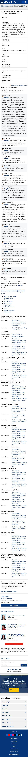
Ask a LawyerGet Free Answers (6, 597)
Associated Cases (8, 298)
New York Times (16, 325)
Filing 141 (6, 189)
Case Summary (8, 303)
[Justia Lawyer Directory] (21, 735)
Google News (15, 320)
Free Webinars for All (7, 611)
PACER (20, 285)
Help (14, 746)
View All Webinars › (14, 644)
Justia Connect (14, 738)
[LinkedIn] (7, 735)
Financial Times (21, 324)
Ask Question (14, 605)
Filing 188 (6, 140)
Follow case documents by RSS (19, 85)
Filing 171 (6, 167)
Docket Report (7, 305)
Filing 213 (6, 97)
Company (14, 743)
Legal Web (15, 328)
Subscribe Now (14, 689)
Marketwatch (15, 322)
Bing (25, 328)
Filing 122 (6, 226)
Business (4, 709)
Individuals (5, 705)
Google (21, 328)
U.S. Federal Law (7, 716)
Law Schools (5, 712)
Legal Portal (14, 741)
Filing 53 (6, 251)
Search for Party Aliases (10, 296)
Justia (16, 731)
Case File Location (8, 301)
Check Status (7, 312)
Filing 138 (6, 204)
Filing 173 (6, 158)
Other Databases (7, 723)
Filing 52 (6, 260)
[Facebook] (11, 735)
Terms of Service (14, 749)
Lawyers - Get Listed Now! (14, 669)
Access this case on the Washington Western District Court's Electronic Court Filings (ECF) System (13, 291)
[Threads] (15, 735)
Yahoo (14, 329)
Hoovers (19, 348)
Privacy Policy (14, 751)
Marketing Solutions (8, 726)
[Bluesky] (17, 735)
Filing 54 (6, 243)
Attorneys (6, 300)
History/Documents (9, 307)
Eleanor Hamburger (17, 334)
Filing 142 (6, 175)
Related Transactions (9, 310)
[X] (19, 735)
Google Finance (16, 346)
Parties (5, 308)
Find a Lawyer (5, 658)
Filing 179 (6, 150)
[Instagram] (13, 735)
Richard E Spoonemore (18, 336)
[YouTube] (9, 735)
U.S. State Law (6, 719)
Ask (18, 329)
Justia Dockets (16, 352)
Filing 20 (6, 270)
